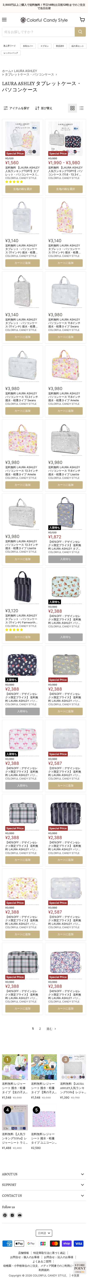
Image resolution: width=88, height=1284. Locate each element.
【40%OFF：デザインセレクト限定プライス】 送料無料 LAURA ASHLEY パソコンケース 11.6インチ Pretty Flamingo (21, 775)
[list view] (81, 108)
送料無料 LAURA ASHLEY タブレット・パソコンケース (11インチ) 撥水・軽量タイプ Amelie (64, 250)
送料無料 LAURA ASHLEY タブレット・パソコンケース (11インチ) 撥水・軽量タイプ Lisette (21, 325)
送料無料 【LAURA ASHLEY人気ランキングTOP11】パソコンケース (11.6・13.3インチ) (65, 173)
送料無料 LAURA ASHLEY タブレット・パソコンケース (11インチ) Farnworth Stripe (21, 621)
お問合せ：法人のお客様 (58, 1257)
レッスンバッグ (11, 53)
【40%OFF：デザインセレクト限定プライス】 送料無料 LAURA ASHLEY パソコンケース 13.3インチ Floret (64, 996)
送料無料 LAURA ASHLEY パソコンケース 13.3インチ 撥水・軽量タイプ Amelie (21, 471)
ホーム (6, 71)
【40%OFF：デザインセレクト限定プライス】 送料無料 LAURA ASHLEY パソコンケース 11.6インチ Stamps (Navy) (22, 700)
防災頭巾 (60, 46)
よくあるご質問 (42, 1261)
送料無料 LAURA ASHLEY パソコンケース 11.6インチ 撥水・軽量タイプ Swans (64, 323)
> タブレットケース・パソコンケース (28, 74)
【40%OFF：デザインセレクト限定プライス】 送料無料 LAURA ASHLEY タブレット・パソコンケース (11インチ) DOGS (65, 548)
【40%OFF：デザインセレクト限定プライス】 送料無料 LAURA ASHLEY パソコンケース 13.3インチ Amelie (22, 922)
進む (49, 1029)
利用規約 (44, 1270)
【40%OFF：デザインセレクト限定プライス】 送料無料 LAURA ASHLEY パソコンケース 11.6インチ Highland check (21, 849)
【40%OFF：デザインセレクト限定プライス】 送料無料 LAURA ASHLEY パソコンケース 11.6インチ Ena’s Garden (64, 622)
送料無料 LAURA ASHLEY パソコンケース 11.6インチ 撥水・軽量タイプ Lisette (64, 471)
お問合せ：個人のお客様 (24, 1257)
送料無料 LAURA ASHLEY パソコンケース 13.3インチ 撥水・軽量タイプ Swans (21, 397)
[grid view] (72, 108)
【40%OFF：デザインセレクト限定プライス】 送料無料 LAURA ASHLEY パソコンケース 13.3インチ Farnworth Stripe (64, 849)
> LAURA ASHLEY (24, 71)
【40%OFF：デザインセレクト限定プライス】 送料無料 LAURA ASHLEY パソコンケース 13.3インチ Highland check (21, 998)
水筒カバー (28, 46)
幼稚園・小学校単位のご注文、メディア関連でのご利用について (41, 1265)
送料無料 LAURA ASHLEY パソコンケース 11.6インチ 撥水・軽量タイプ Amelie (64, 397)
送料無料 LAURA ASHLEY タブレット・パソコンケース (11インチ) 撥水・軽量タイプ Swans (21, 250)
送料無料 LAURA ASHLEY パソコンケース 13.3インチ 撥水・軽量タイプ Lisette (21, 545)
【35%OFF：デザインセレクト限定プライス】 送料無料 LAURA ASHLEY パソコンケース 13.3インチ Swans (65, 922)
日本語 (42, 1233)
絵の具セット (78, 46)
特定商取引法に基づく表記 (49, 1252)
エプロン (45, 46)
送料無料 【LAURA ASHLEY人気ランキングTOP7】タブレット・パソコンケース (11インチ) (22, 173)
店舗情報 (23, 1252)
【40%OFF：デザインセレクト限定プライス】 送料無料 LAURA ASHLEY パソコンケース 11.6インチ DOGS (64, 699)
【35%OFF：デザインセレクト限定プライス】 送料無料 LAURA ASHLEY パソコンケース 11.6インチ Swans (65, 773)
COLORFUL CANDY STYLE (20, 178)
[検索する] (80, 32)
